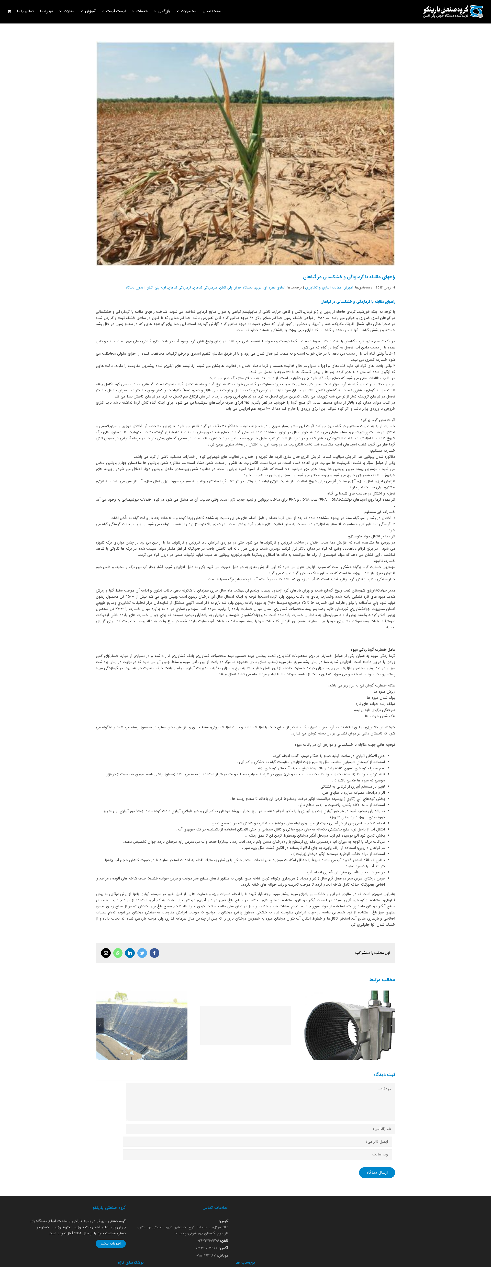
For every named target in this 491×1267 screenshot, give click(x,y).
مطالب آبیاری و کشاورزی (323, 287)
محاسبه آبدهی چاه (246, 1025)
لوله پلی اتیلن (156, 287)
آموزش (348, 287)
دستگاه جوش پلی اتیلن (236, 287)
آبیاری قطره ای (274, 287)
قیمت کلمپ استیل (349, 1025)
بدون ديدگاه (134, 287)
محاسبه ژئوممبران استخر (142, 1025)
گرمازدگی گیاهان (179, 287)
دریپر (258, 287)
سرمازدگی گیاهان (205, 287)
